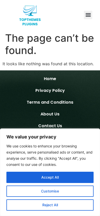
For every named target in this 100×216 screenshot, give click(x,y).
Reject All (50, 205)
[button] (88, 15)
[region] (50, 172)
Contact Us (50, 126)
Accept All (50, 177)
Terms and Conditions (50, 102)
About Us (50, 114)
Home (50, 79)
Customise (50, 191)
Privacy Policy (50, 90)
